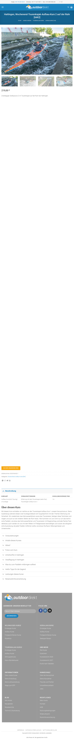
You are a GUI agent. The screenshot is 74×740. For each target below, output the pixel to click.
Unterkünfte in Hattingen (14, 555)
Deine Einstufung (10, 679)
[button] (2, 7)
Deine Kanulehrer (45, 679)
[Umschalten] (3, 491)
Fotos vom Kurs (11, 550)
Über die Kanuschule (47, 675)
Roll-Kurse (43, 650)
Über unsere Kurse (11, 675)
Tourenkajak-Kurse (38, 20)
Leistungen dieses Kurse (14, 574)
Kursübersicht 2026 (46, 657)
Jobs (41, 689)
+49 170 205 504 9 (20, 2)
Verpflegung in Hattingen (14, 560)
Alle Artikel (8, 700)
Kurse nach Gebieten (47, 664)
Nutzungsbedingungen (47, 711)
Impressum (20, 730)
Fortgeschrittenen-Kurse (13, 635)
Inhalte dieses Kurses (13, 540)
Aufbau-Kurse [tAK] (50, 20)
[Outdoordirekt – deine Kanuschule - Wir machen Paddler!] (37, 7)
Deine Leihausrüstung (12, 682)
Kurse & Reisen (27, 20)
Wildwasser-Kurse (13, 625)
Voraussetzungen (12, 536)
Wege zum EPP (10, 685)
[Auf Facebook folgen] (60, 2)
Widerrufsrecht (45, 714)
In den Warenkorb (10, 468)
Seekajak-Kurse (47, 625)
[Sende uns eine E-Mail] (50, 611)
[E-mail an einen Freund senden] (9, 481)
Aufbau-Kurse (9, 632)
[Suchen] (68, 7)
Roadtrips (8, 638)
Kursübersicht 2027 (46, 660)
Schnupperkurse (10, 657)
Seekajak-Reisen (45, 638)
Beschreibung (10, 491)
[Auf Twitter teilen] (7, 481)
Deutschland (11, 476)
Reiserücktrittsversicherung (15, 579)
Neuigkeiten (9, 704)
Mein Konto (44, 700)
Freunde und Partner (47, 682)
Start (19, 20)
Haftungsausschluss (50, 730)
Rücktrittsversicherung (47, 717)
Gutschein (43, 653)
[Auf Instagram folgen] (61, 2)
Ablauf (7, 545)
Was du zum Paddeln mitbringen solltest (20, 564)
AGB (41, 707)
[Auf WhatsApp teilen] (2, 481)
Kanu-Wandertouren (11, 660)
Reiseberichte (9, 707)
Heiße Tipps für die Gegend (15, 569)
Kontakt (42, 704)
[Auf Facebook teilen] (5, 481)
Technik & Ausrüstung (12, 711)
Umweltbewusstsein (47, 685)
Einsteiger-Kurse (10, 628)
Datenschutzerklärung (33, 730)
